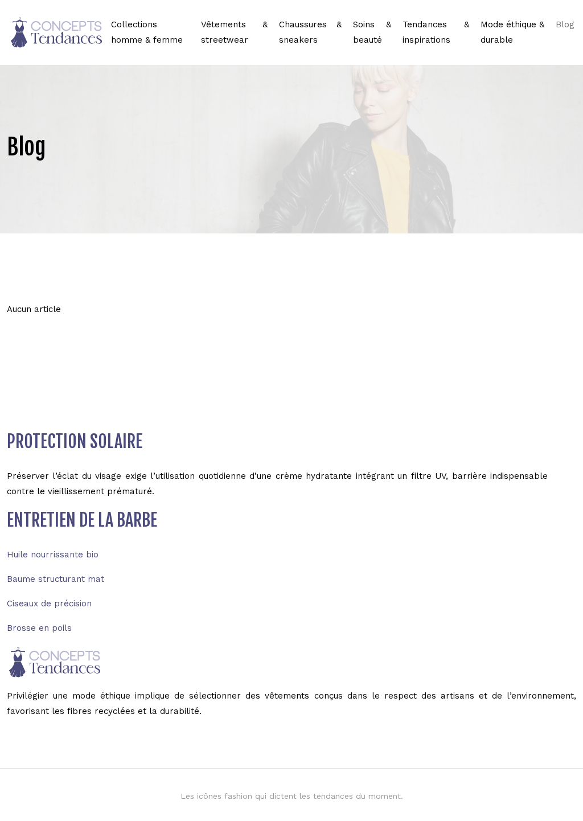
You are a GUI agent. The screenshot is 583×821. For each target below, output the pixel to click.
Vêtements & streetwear (234, 32)
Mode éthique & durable (512, 32)
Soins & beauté (372, 32)
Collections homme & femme (147, 32)
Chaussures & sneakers (310, 32)
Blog (565, 24)
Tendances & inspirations (436, 32)
